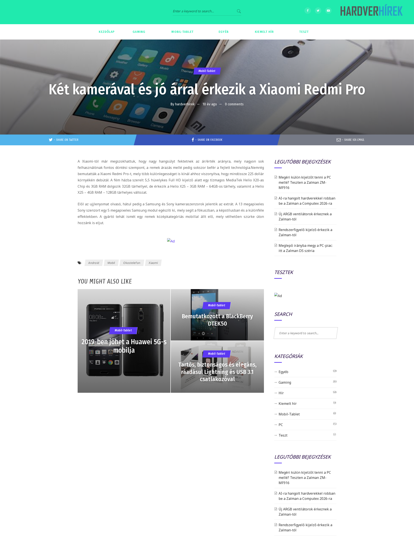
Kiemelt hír (288, 403)
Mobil (111, 263)
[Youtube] (328, 10)
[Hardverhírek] (371, 12)
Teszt (283, 435)
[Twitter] (318, 10)
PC (281, 424)
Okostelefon (132, 263)
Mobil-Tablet (207, 71)
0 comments (234, 104)
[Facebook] (307, 10)
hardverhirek (185, 104)
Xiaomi (153, 263)
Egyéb (283, 371)
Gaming (285, 382)
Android (93, 263)
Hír (281, 393)
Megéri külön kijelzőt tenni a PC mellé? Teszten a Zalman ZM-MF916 (305, 182)
